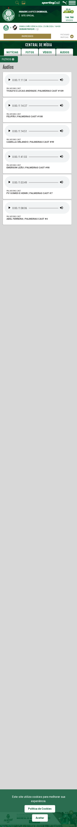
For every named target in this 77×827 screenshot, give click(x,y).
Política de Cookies (40, 808)
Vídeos (47, 52)
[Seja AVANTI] (68, 11)
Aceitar (40, 817)
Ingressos (27, 36)
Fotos (30, 52)
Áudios (64, 52)
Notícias (12, 52)
